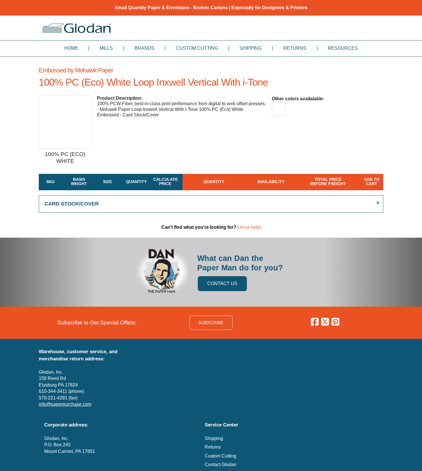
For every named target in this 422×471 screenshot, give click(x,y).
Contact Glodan (221, 464)
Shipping (250, 48)
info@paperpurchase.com (65, 404)
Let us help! (249, 227)
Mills (106, 48)
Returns (294, 48)
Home (71, 48)
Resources (343, 48)
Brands (144, 48)
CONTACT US (222, 283)
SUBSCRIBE (210, 322)
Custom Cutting (197, 48)
